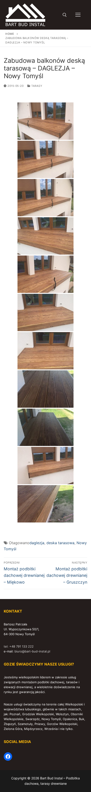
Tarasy (36, 86)
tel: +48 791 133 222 (19, 646)
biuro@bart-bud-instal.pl (32, 651)
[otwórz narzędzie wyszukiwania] (65, 15)
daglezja (36, 542)
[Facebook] (8, 756)
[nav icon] (77, 15)
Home (9, 33)
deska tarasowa (60, 542)
